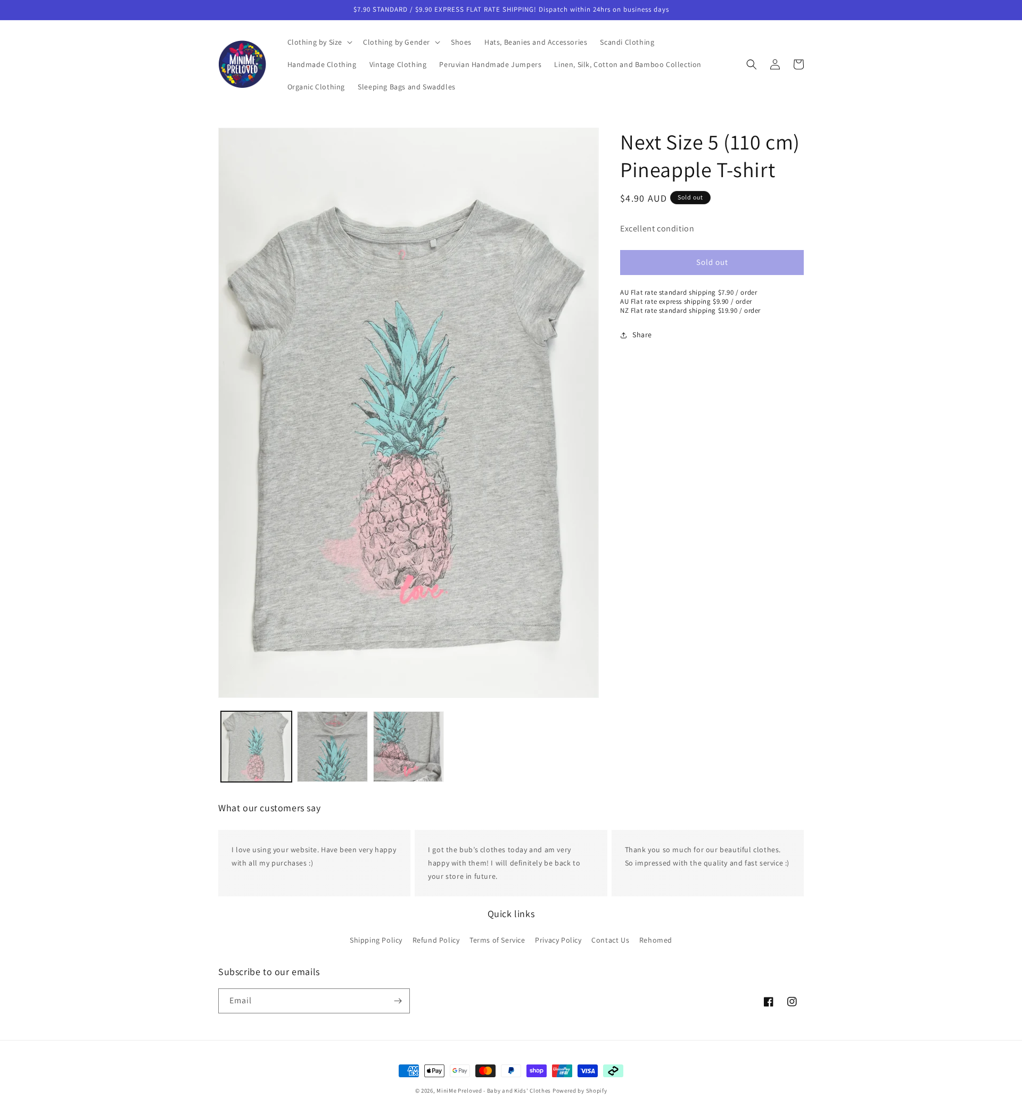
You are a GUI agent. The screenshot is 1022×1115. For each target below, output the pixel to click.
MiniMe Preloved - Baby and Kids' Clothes (493, 1090)
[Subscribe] (397, 1000)
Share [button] (642, 334)
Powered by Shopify (580, 1090)
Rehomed (655, 939)
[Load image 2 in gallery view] (332, 746)
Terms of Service (497, 939)
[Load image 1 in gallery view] (256, 746)
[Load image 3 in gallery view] (408, 746)
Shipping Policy (376, 939)
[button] (319, 42)
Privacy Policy (558, 939)
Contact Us (610, 939)
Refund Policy (436, 939)
